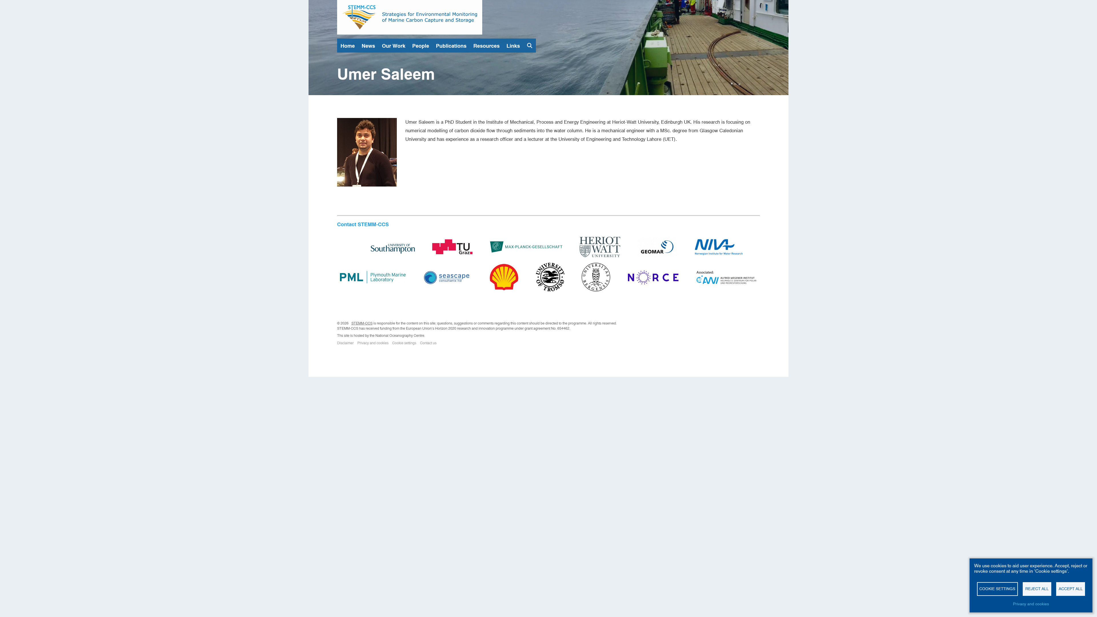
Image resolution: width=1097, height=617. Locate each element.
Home (348, 46)
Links (513, 46)
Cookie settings (404, 343)
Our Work (393, 46)
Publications (451, 46)
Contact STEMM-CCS (363, 224)
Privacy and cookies (373, 343)
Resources (486, 46)
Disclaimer (345, 343)
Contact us (428, 343)
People (420, 46)
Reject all (1037, 588)
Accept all (1071, 588)
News (368, 46)
